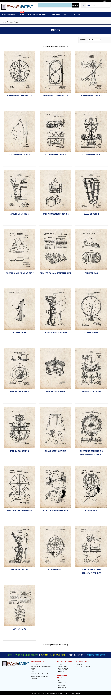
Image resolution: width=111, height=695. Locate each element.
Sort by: (83, 40)
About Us (62, 683)
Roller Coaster (19, 569)
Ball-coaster (91, 214)
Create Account (83, 667)
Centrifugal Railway (55, 332)
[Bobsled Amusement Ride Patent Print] (19, 250)
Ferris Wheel (91, 332)
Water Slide (19, 628)
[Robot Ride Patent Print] (91, 487)
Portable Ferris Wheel (19, 510)
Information (58, 14)
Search (61, 664)
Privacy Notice (75, 693)
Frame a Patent (50, 693)
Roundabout (55, 569)
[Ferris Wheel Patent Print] (91, 309)
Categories (8, 14)
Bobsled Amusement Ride (20, 273)
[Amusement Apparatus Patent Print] (19, 72)
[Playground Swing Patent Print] (55, 428)
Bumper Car (91, 273)
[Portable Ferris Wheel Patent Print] (19, 487)
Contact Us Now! (96, 655)
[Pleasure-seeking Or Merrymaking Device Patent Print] (91, 428)
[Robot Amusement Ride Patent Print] (55, 487)
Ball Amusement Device (55, 214)
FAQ (32, 671)
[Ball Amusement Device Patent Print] (55, 191)
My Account (77, 14)
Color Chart (36, 664)
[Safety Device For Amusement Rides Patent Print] (91, 546)
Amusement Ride (91, 154)
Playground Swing (55, 451)
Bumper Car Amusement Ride (55, 273)
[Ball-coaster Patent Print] (91, 191)
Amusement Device (91, 95)
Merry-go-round (19, 391)
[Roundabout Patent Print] (55, 546)
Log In (105, 1)
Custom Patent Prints (40, 674)
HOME (4, 22)
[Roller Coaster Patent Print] (19, 546)
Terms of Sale (36, 678)
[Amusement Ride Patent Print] (91, 131)
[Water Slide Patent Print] (19, 605)
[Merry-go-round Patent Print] (19, 368)
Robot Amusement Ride (55, 510)
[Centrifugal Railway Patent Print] (55, 309)
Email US (61, 680)
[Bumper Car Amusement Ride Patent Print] (55, 250)
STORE (11, 22)
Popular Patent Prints (33, 14)
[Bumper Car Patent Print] (91, 250)
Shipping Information (40, 676)
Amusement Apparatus (19, 95)
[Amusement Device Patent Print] (91, 72)
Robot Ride (91, 510)
